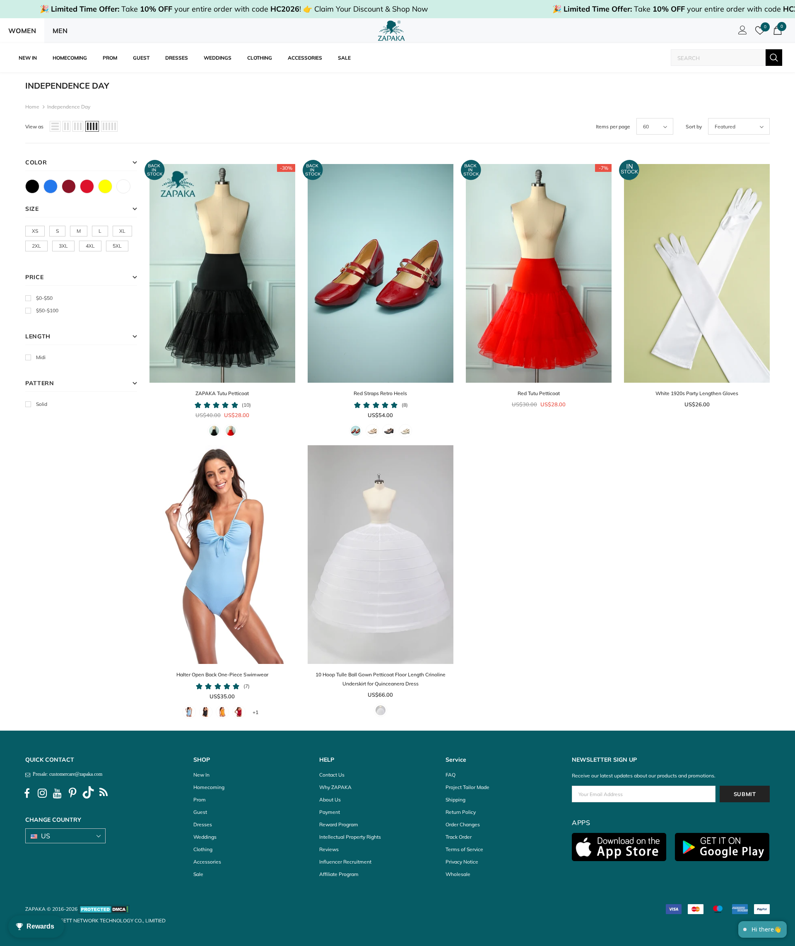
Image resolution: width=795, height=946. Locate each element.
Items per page (613, 126)
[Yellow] (105, 186)
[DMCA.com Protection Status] (104, 909)
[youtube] (57, 793)
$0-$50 (44, 298)
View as (34, 126)
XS (35, 231)
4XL (90, 246)
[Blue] (50, 186)
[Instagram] (42, 793)
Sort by (694, 126)
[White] (123, 186)
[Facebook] (26, 793)
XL (122, 231)
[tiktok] (88, 793)
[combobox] (718, 57)
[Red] (87, 186)
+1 (255, 712)
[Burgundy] (69, 186)
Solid (41, 404)
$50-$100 (47, 310)
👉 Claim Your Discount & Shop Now (365, 9)
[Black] (32, 186)
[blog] (103, 793)
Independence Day (68, 107)
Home (32, 107)
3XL (63, 246)
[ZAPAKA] (391, 30)
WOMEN (22, 31)
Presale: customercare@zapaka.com (66, 774)
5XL (117, 246)
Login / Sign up (741, 32)
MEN (60, 31)
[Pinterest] (72, 793)
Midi (41, 357)
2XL (36, 246)
